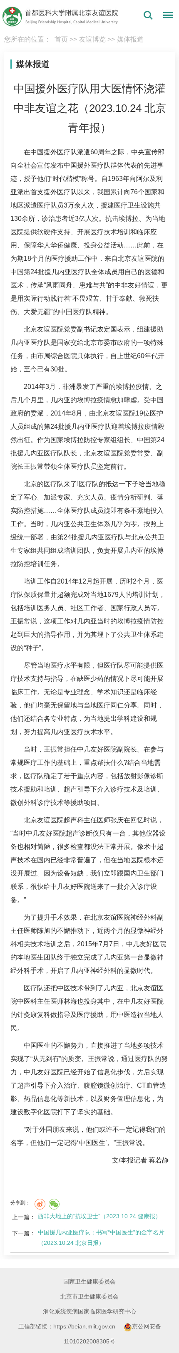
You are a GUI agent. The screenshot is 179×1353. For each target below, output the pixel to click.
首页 (61, 39)
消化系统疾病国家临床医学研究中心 (89, 1311)
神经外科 (143, 917)
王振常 (34, 466)
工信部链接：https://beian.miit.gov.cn (67, 1326)
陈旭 (43, 930)
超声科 (74, 820)
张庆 (117, 820)
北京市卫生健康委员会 (89, 1296)
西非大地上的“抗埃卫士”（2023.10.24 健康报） (99, 1216)
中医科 (27, 1001)
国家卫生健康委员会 (89, 1281)
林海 (70, 1001)
